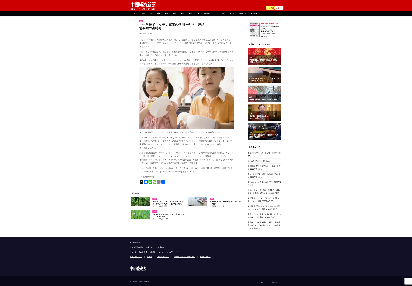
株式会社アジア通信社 (156, 247)
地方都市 (207, 13)
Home (263, 282)
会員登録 (270, 8)
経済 (143, 13)
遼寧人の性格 (253, 161)
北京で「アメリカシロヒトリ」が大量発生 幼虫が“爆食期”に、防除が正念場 (167, 203)
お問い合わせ (205, 257)
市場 (151, 13)
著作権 (149, 257)
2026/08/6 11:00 (161, 206)
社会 (174, 13)
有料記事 (254, 13)
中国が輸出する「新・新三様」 (260, 153)
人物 (198, 13)
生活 (182, 13)
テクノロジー (220, 13)
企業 (166, 13)
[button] (281, 13)
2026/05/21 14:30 (161, 219)
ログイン (279, 8)
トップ (134, 13)
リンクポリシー (163, 257)
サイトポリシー (136, 257)
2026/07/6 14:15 (218, 206)
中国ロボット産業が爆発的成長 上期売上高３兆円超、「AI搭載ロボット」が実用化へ (264, 225)
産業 (158, 13)
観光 (190, 13)
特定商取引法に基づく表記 (184, 257)
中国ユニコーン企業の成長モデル (260, 182)
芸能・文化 (242, 13)
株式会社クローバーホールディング (164, 252)
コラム (231, 13)
